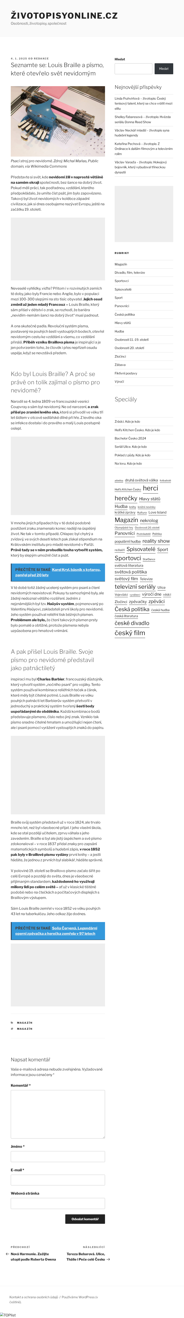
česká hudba (160, 610)
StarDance (149, 559)
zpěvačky (138, 601)
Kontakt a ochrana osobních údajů (33, 1297)
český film (130, 633)
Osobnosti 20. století (129, 348)
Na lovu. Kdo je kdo (128, 463)
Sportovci (122, 281)
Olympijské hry (124, 527)
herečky (126, 498)
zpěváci (157, 601)
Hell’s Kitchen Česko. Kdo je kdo (137, 430)
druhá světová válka (141, 480)
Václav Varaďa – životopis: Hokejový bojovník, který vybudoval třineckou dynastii (141, 167)
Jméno (18, 1146)
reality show (156, 541)
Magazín (25, 1022)
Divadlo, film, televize (130, 272)
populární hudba (128, 541)
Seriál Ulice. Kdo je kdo (131, 446)
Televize (146, 579)
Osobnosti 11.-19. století (132, 339)
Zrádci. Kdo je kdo (127, 421)
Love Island (157, 512)
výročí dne (151, 594)
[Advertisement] (58, 249)
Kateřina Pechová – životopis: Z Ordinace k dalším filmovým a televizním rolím (144, 149)
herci (150, 488)
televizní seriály (135, 586)
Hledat (120, 59)
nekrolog (149, 520)
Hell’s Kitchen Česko (128, 489)
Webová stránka (25, 1193)
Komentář (21, 1085)
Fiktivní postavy (126, 373)
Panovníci (122, 306)
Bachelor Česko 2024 (130, 438)
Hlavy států (123, 323)
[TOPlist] (8, 1315)
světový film (126, 578)
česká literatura (126, 616)
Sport (119, 297)
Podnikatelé (144, 534)
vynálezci (135, 594)
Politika (157, 534)
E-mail (17, 1170)
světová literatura (129, 565)
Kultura (142, 512)
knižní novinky (147, 507)
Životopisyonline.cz (64, 16)
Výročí (119, 381)
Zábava (120, 365)
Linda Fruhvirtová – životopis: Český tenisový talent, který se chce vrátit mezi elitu (143, 103)
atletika (119, 480)
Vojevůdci (121, 594)
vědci (167, 594)
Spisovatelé (123, 289)
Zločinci (120, 356)
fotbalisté (165, 480)
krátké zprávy (125, 512)
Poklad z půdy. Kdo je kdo (132, 455)
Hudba (119, 331)
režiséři (120, 550)
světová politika (131, 572)
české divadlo (132, 623)
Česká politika (125, 314)
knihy (132, 507)
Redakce (41, 58)
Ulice (162, 587)
